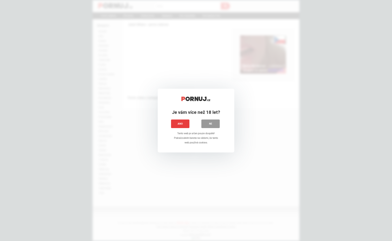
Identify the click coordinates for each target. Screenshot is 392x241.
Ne (210, 123)
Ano (180, 123)
